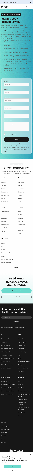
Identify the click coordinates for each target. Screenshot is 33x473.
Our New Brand (5, 429)
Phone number (7, 105)
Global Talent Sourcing (7, 358)
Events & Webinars (23, 399)
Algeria (3, 182)
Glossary (20, 384)
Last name (6, 89)
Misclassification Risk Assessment (23, 408)
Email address (7, 97)
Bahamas (21, 189)
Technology (21, 348)
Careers (3, 436)
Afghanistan (5, 212)
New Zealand (5, 253)
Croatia (20, 233)
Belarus (20, 218)
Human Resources (23, 339)
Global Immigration (6, 355)
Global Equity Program (7, 352)
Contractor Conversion (7, 394)
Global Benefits (5, 345)
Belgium (20, 221)
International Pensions (7, 348)
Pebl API (20, 416)
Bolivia (20, 198)
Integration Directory (7, 365)
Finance (20, 355)
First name (6, 81)
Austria (20, 215)
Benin (3, 189)
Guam (3, 250)
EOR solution (7, 31)
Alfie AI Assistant (5, 361)
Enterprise (21, 371)
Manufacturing (22, 352)
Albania (20, 212)
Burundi (3, 198)
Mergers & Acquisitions (7, 391)
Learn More (17, 2)
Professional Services (23, 361)
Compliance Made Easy (7, 388)
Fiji (2, 246)
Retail (19, 358)
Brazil (19, 202)
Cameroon (4, 202)
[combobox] (16, 116)
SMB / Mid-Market (23, 368)
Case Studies (21, 388)
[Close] (31, 454)
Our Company (5, 426)
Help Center (21, 413)
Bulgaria (20, 230)
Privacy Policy (22, 327)
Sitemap (3, 442)
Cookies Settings (12, 471)
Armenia (4, 215)
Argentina (21, 182)
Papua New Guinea (7, 259)
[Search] (25, 6)
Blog (19, 381)
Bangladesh (5, 225)
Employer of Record (6, 339)
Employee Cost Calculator (22, 403)
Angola (3, 185)
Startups (20, 365)
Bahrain (3, 221)
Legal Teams (21, 345)
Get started (15, 291)
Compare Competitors (24, 391)
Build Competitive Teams (8, 384)
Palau (3, 256)
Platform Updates (6, 368)
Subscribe (16, 321)
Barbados (21, 192)
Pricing (3, 439)
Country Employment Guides (24, 395)
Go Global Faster (5, 381)
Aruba (20, 185)
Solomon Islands (6, 263)
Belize (20, 195)
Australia (4, 243)
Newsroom (4, 432)
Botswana (4, 192)
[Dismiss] (31, 2)
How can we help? (8, 120)
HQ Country (6, 113)
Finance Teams (22, 342)
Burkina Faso (5, 195)
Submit (16, 139)
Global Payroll (5, 342)
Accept (12, 466)
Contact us (15, 297)
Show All (15, 268)
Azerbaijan (4, 218)
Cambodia (4, 228)
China (3, 231)
